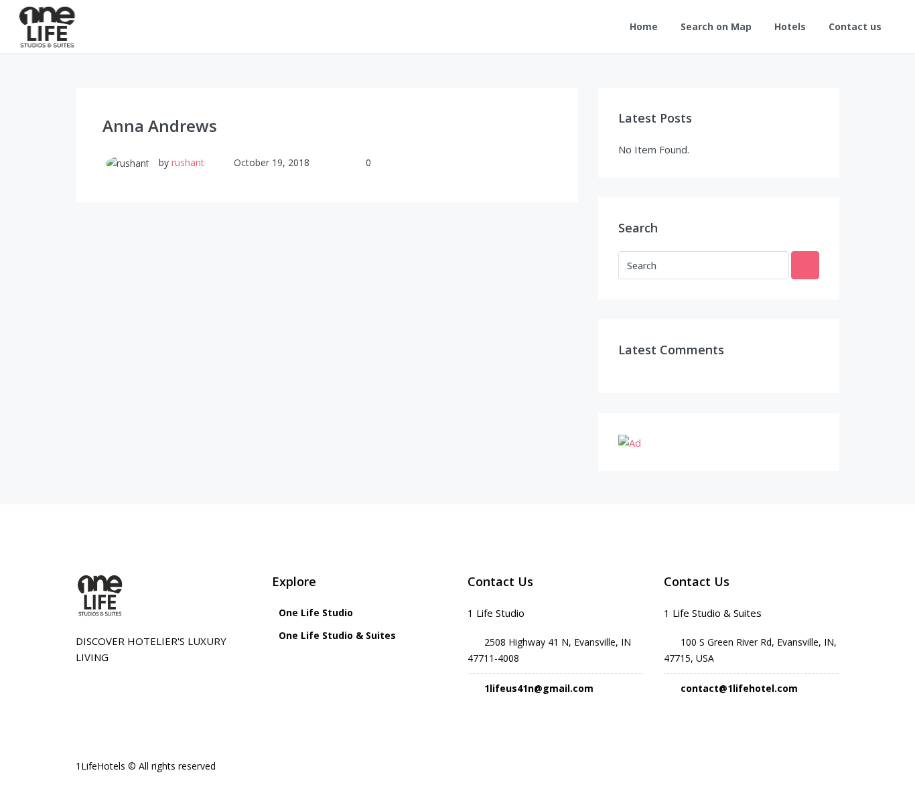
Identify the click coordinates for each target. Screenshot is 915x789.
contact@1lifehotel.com (739, 688)
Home (644, 26)
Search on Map (716, 26)
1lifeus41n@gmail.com (538, 688)
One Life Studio (316, 612)
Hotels (790, 26)
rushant (187, 162)
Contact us (855, 26)
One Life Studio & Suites (337, 635)
